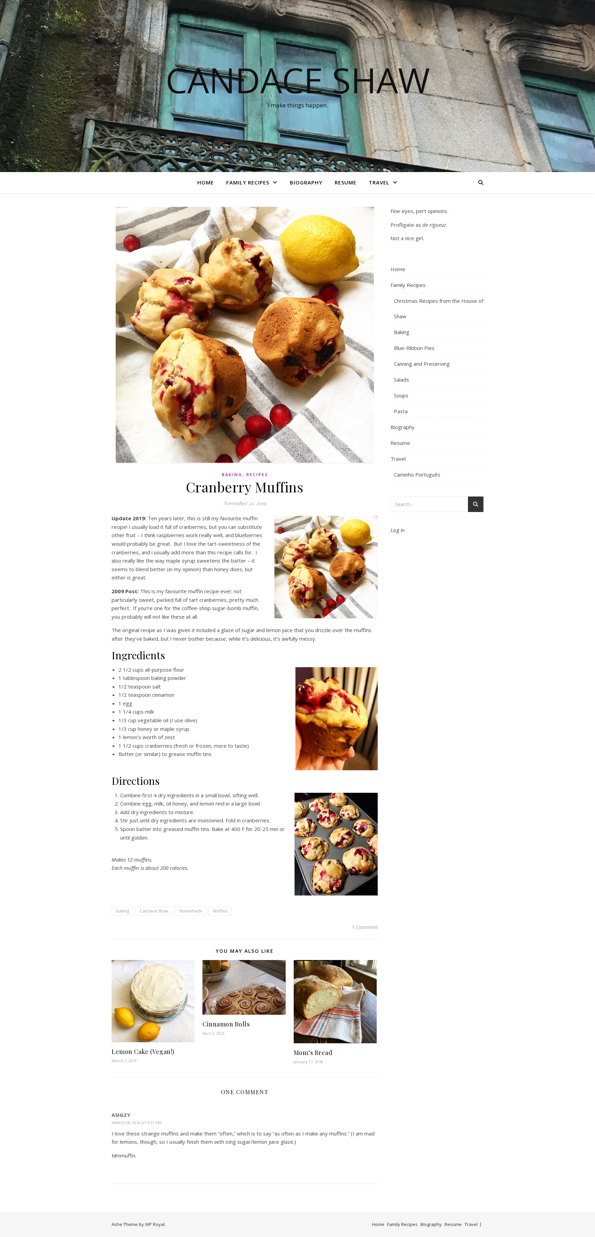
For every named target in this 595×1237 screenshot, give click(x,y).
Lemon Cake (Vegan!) (143, 1051)
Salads (401, 379)
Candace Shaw (298, 80)
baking (122, 911)
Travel (379, 182)
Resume (345, 182)
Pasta (401, 411)
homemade (191, 911)
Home (205, 182)
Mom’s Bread (313, 1052)
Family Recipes (247, 182)
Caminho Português (417, 474)
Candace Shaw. (154, 911)
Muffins (220, 911)
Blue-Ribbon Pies (414, 347)
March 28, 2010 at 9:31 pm (136, 1122)
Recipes (257, 475)
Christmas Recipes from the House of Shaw (438, 308)
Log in (397, 529)
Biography (306, 182)
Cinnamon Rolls (226, 1024)
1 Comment (365, 927)
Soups (401, 395)
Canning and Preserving (422, 363)
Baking (232, 475)
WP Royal (155, 1224)
